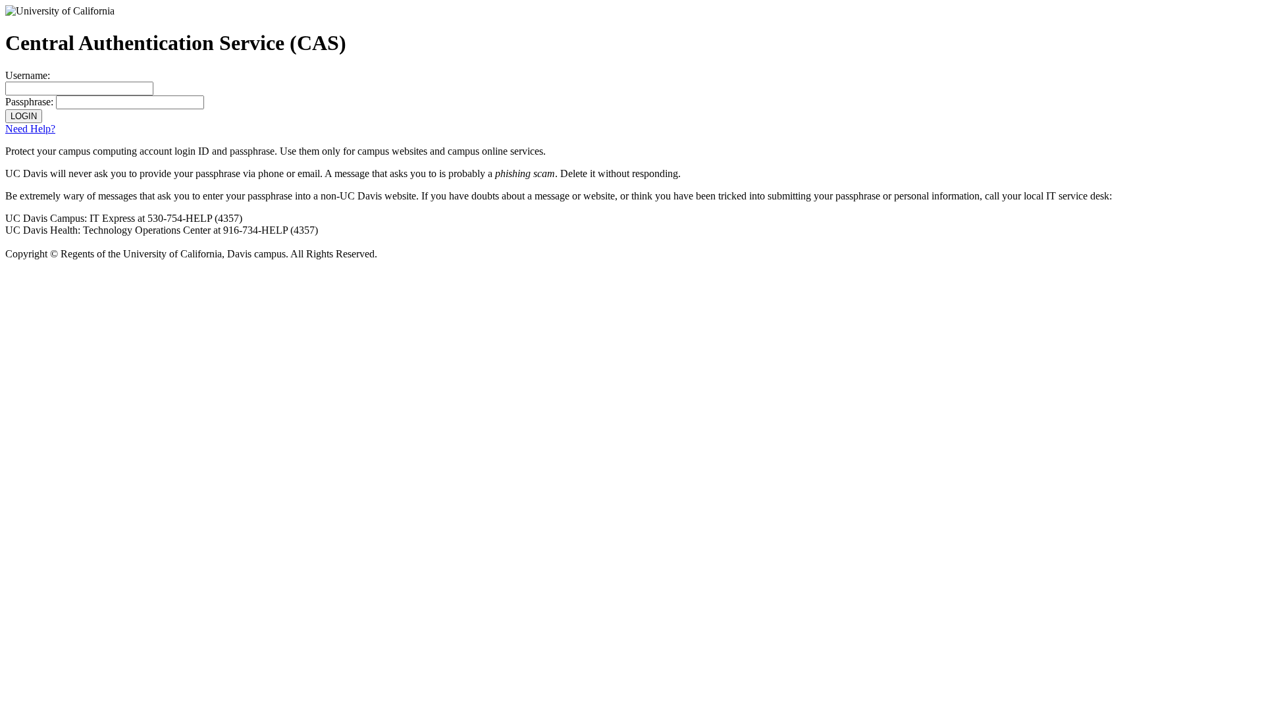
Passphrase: (29, 101)
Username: (27, 75)
